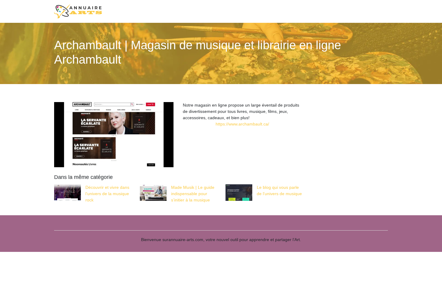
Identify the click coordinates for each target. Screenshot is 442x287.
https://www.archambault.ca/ (242, 124)
